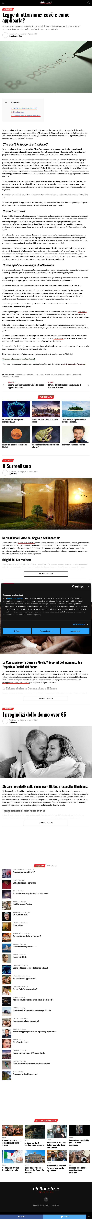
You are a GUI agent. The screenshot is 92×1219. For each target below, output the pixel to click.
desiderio (30, 375)
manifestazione (58, 375)
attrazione (20, 375)
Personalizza (45, 631)
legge (48, 375)
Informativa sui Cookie (41, 1205)
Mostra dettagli (79, 624)
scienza (6, 377)
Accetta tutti (75, 631)
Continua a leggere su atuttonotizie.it (18, 359)
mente (68, 375)
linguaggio (82, 311)
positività (77, 375)
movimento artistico (26, 542)
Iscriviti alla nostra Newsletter (73, 364)
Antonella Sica (16, 36)
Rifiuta (16, 631)
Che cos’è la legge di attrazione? (25, 108)
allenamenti (58, 338)
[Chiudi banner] (88, 587)
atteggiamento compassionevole (15, 682)
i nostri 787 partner (15, 598)
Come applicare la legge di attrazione (27, 116)
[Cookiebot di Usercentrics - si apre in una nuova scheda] (74, 586)
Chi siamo (55, 1205)
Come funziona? (18, 112)
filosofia (40, 375)
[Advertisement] (46, 845)
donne (76, 794)
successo (15, 377)
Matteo (14, 474)
